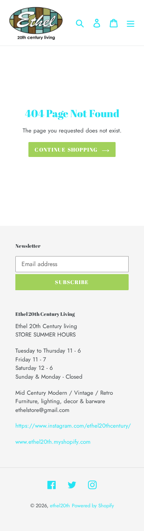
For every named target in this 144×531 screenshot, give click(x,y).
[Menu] (130, 22)
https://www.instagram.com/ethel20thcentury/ (73, 426)
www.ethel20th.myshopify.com (53, 442)
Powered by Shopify (93, 505)
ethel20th (60, 505)
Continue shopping (66, 149)
